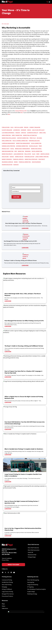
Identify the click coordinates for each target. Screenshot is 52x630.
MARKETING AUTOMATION (30, 135)
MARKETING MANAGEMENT (23, 143)
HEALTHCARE (5, 156)
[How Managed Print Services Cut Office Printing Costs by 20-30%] (26, 236)
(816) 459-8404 (5, 554)
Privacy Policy (5, 560)
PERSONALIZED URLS (34, 140)
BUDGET (12, 156)
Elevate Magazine (7, 130)
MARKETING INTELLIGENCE (9, 138)
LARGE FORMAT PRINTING (42, 156)
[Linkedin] (11, 572)
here (22, 112)
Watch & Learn (18, 127)
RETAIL (12, 148)
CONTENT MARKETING (23, 138)
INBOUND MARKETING (7, 151)
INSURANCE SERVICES (7, 162)
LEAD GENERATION (18, 154)
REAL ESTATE (27, 154)
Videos (29, 130)
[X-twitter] (5, 572)
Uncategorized (36, 162)
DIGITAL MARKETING (37, 151)
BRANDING (28, 151)
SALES (33, 154)
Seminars (23, 130)
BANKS (16, 162)
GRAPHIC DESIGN (44, 154)
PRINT (40, 146)
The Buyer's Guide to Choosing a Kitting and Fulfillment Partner (20, 260)
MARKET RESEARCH (7, 159)
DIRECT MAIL (42, 132)
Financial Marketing (25, 162)
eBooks (26, 127)
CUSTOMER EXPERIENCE (8, 132)
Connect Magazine (34, 127)
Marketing (21, 151)
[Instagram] (8, 572)
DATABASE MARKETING (22, 146)
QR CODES (39, 138)
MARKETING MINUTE (7, 154)
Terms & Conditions (7, 558)
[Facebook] (2, 572)
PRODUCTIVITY (5, 148)
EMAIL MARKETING (7, 140)
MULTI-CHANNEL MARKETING (20, 140)
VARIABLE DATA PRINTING (8, 146)
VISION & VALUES (33, 146)
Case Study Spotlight (38, 130)
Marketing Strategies (31, 159)
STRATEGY (23, 132)
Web (15, 151)
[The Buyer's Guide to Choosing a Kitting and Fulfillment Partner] (26, 256)
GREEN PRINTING (6, 135)
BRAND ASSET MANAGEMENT (22, 148)
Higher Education (7, 164)
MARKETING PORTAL (36, 148)
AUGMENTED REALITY (32, 132)
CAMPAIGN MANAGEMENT (8, 143)
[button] (49, 2)
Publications (6, 127)
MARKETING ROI (19, 156)
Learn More (25, 228)
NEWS (37, 154)
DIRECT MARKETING (17, 135)
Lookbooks (16, 130)
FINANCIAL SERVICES (18, 159)
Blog (12, 127)
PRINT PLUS (33, 138)
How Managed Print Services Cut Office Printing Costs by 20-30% (20, 241)
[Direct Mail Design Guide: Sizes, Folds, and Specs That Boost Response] (26, 219)
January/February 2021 (21, 111)
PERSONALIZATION (29, 156)
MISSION (17, 132)
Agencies (16, 164)
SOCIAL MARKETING (36, 143)
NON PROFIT (41, 159)
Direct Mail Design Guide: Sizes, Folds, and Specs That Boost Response (23, 223)
